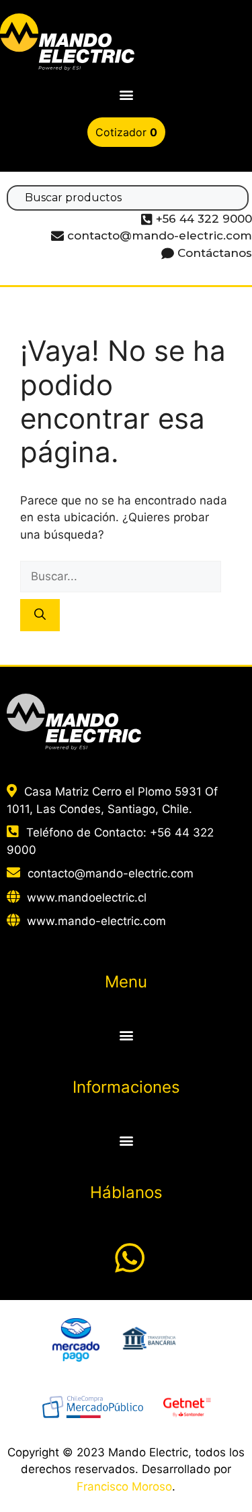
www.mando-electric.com (96, 921)
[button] (126, 95)
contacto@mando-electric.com (111, 873)
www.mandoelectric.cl (86, 897)
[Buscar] (40, 615)
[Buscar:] (120, 576)
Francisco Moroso (124, 1486)
